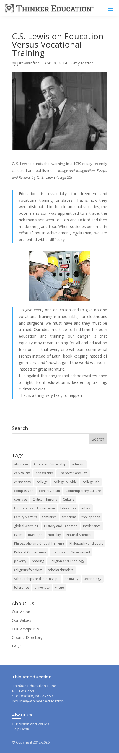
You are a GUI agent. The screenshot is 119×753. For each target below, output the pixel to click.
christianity (22, 482)
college (42, 482)
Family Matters (25, 517)
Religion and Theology (67, 561)
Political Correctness (30, 552)
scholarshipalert (60, 570)
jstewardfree (28, 63)
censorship (44, 473)
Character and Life (73, 473)
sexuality (71, 578)
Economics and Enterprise (34, 508)
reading (38, 561)
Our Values (21, 620)
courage (20, 499)
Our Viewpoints (25, 629)
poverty (20, 561)
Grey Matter (82, 63)
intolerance (92, 526)
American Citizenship (49, 464)
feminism (49, 517)
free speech (91, 517)
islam (18, 534)
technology (92, 578)
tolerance (21, 587)
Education (68, 508)
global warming (26, 526)
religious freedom (28, 570)
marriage (35, 534)
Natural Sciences (79, 534)
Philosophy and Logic (86, 543)
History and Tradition (60, 526)
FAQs (17, 645)
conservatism (49, 490)
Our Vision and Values (30, 723)
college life (90, 482)
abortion (21, 464)
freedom (69, 517)
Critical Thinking (45, 499)
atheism (78, 464)
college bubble (65, 482)
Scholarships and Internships (36, 578)
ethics (85, 508)
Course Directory (27, 637)
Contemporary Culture (83, 490)
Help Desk (20, 728)
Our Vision (21, 611)
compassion (23, 490)
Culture (68, 499)
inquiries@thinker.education (38, 701)
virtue (59, 587)
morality (54, 534)
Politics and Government (71, 552)
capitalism (22, 473)
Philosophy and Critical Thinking (39, 543)
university (42, 587)
